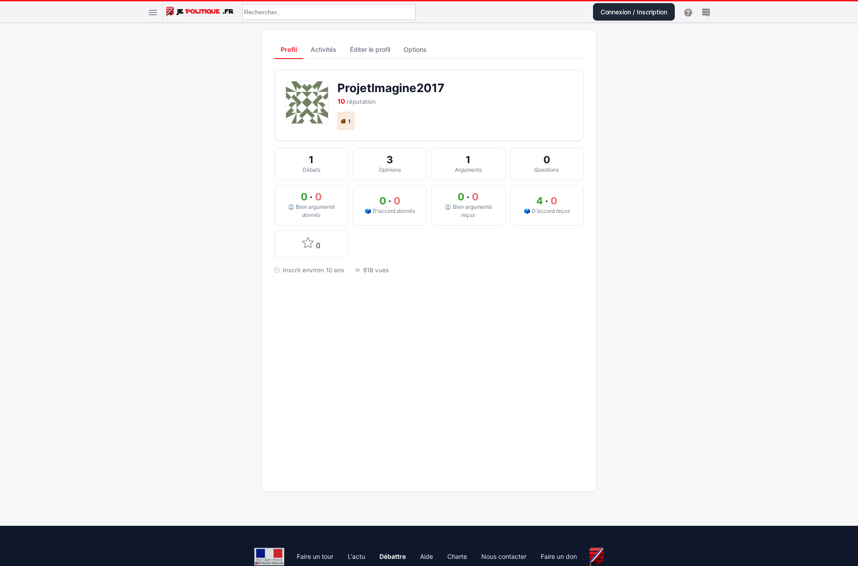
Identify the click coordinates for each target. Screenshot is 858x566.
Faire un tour (315, 556)
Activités (323, 49)
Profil (289, 49)
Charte (457, 556)
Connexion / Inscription (634, 12)
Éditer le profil (370, 49)
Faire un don (559, 556)
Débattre (392, 556)
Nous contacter (503, 556)
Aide (426, 556)
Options (415, 49)
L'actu (356, 556)
